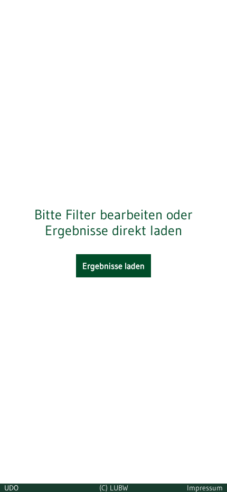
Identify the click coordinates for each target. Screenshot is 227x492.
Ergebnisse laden (113, 266)
